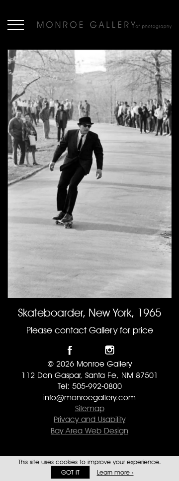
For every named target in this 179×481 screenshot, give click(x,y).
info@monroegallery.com (89, 397)
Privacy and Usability (89, 419)
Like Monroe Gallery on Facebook (70, 350)
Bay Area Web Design (89, 430)
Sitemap (89, 408)
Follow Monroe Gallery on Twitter (89, 350)
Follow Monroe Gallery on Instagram (109, 350)
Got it (70, 472)
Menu (15, 24)
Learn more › (115, 472)
